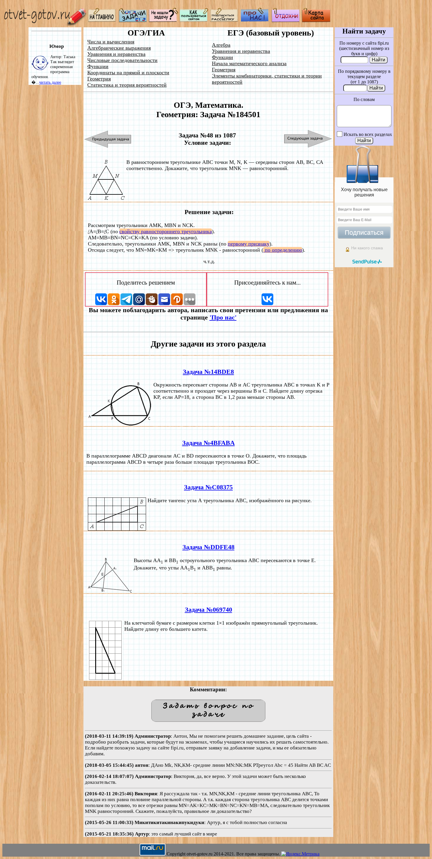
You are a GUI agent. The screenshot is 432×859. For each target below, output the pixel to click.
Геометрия (99, 79)
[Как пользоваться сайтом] (194, 20)
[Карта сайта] (316, 20)
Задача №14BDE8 (208, 371)
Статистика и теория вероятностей (127, 85)
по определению (282, 250)
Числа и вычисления (110, 42)
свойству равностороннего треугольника (165, 231)
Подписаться (364, 232)
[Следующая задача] (308, 139)
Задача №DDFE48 (208, 547)
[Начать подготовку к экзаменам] (133, 20)
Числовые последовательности (122, 60)
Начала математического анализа (249, 63)
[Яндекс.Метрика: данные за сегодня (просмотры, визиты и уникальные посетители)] (300, 854)
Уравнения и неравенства (116, 54)
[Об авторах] (255, 20)
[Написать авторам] (163, 20)
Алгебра (221, 45)
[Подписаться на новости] (224, 20)
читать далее (50, 82)
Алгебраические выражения (119, 48)
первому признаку (248, 244)
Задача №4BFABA (208, 442)
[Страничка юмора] (285, 20)
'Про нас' (223, 317)
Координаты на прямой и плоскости (128, 72)
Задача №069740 (208, 609)
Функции (97, 66)
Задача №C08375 (208, 487)
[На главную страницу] (102, 20)
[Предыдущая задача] (108, 139)
